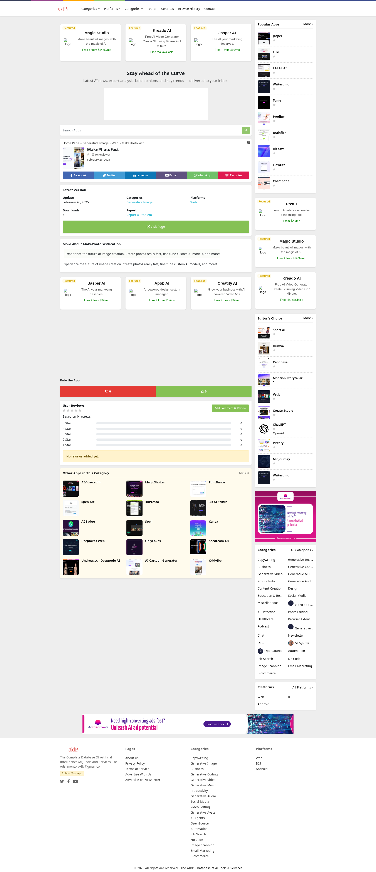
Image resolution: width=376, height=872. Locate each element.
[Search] (246, 130)
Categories (89, 9)
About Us (132, 758)
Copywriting (266, 560)
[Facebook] (67, 780)
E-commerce (267, 673)
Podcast (263, 626)
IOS (290, 697)
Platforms (111, 9)
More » (244, 472)
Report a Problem (139, 215)
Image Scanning (270, 666)
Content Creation (270, 588)
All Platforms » (302, 687)
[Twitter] (62, 780)
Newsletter (296, 635)
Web (115, 143)
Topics (151, 9)
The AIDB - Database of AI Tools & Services (211, 868)
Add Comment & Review (230, 408)
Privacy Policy (135, 763)
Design (293, 588)
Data (261, 643)
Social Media (297, 595)
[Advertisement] (156, 344)
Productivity (266, 581)
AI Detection (266, 612)
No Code (294, 659)
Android (263, 704)
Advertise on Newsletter (142, 780)
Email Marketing (300, 666)
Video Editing (303, 605)
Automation (296, 651)
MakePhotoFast (133, 143)
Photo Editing (298, 612)
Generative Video (270, 574)
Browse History (189, 9)
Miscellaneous (268, 603)
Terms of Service (137, 769)
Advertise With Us (138, 774)
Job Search (265, 659)
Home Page (71, 143)
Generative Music (300, 574)
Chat (261, 635)
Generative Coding (300, 567)
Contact (209, 9)
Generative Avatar (303, 628)
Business (264, 567)
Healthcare (266, 619)
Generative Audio (300, 581)
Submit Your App (72, 773)
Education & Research (270, 595)
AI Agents (301, 643)
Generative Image (95, 143)
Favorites (167, 9)
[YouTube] (74, 780)
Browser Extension (300, 619)
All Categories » (302, 550)
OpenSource (273, 651)
